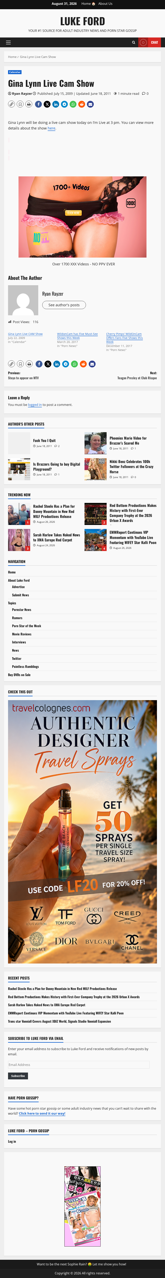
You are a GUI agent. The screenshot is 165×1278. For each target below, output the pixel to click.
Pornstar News (21, 609)
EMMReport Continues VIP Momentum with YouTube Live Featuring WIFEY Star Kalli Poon (96, 540)
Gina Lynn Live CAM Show (25, 334)
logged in (35, 404)
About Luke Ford (19, 580)
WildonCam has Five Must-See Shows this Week (77, 336)
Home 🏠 (88, 3)
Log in (12, 1141)
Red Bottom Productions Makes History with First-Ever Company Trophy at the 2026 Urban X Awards (96, 514)
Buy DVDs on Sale (19, 674)
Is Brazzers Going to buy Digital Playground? (19, 469)
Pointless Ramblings (25, 666)
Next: (137, 375)
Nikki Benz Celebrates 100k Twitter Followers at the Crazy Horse (96, 469)
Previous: (23, 375)
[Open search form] (133, 42)
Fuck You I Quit (19, 443)
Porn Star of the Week (26, 625)
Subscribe (18, 1076)
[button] (8, 42)
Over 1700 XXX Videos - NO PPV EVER (83, 264)
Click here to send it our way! (42, 1113)
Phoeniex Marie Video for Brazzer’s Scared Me (96, 443)
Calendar (14, 72)
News (15, 650)
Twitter (16, 658)
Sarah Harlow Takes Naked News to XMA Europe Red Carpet (19, 540)
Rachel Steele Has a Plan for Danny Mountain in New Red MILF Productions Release (19, 514)
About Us (105, 3)
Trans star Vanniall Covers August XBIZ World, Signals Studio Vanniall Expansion (59, 1021)
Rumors (17, 617)
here (51, 128)
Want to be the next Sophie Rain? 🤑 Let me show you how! (81, 1264)
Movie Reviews (21, 634)
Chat (154, 42)
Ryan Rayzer (22, 93)
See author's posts (64, 304)
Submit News (20, 594)
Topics (12, 603)
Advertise (18, 586)
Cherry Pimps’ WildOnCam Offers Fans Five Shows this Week (124, 338)
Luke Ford (82, 20)
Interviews (19, 642)
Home (12, 572)
